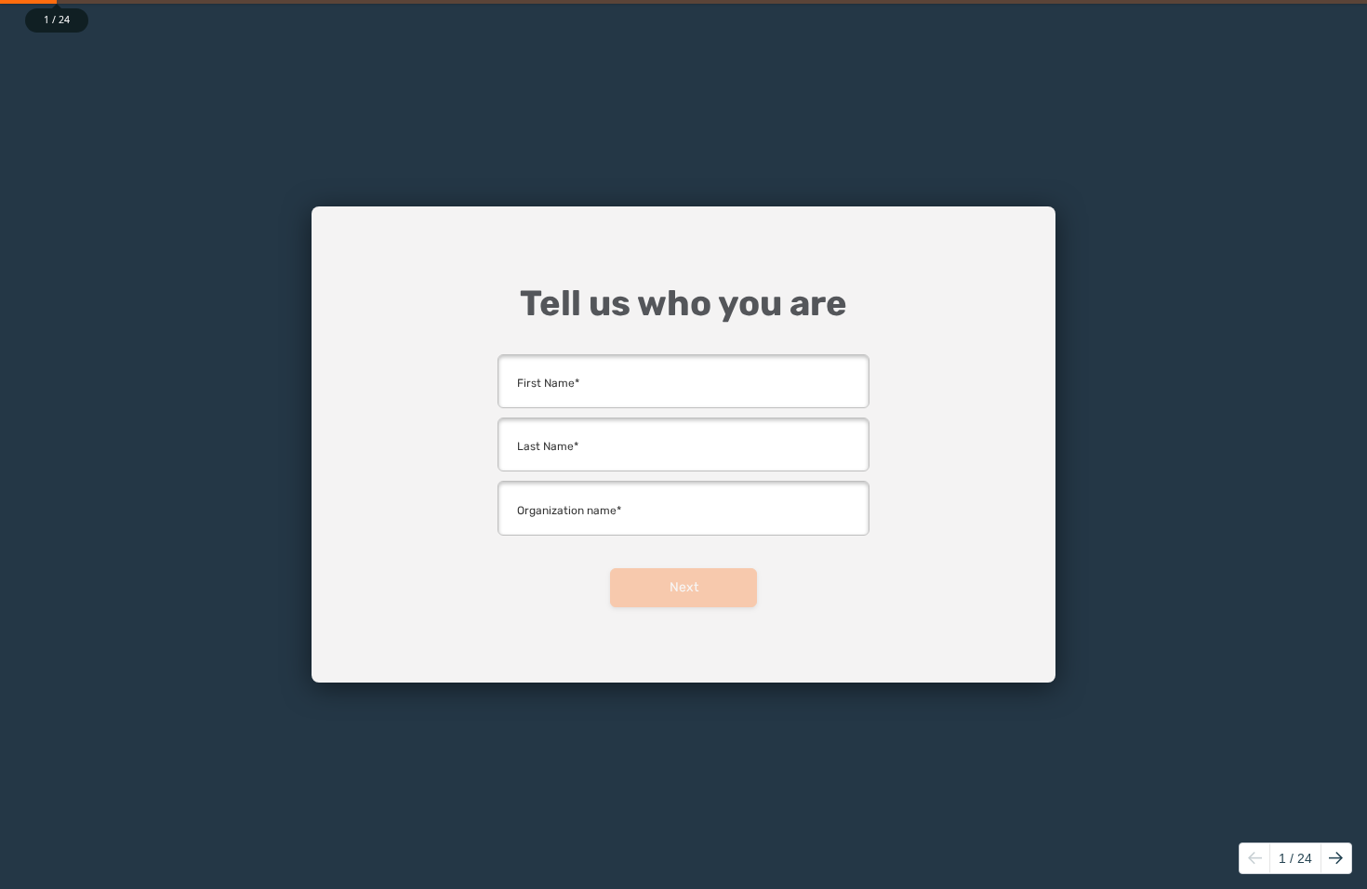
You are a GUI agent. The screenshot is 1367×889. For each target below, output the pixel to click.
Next (684, 587)
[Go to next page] (1336, 858)
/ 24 (1295, 858)
